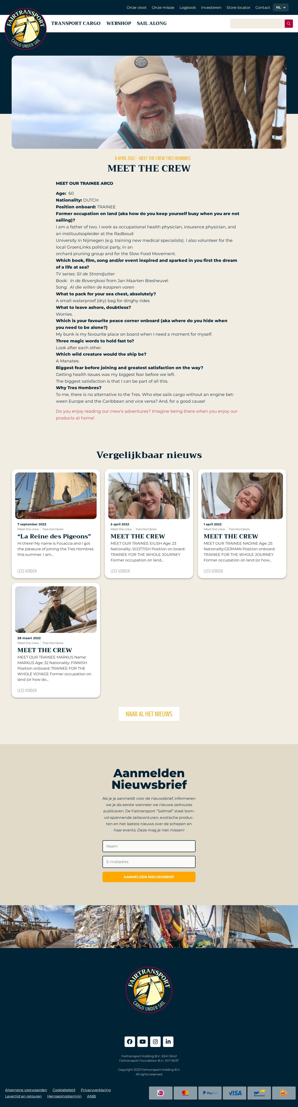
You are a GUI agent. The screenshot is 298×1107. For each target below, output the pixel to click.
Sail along (152, 23)
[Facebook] (130, 1041)
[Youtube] (142, 1041)
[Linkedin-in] (168, 1041)
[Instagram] (155, 1041)
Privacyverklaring (96, 1090)
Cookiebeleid (64, 1090)
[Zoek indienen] (289, 24)
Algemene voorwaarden (26, 1090)
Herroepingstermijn (64, 1096)
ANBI (91, 1096)
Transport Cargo (76, 23)
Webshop (118, 23)
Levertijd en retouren (23, 1096)
